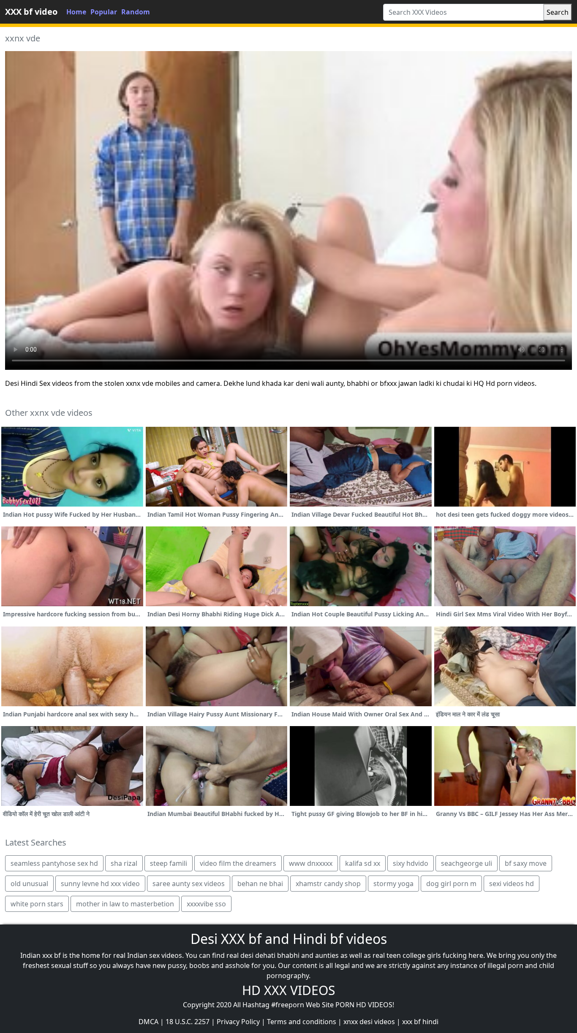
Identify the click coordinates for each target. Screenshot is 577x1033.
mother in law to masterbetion (125, 903)
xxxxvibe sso (206, 903)
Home (76, 11)
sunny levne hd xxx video (100, 883)
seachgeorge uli (466, 863)
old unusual (29, 883)
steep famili (168, 863)
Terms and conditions (301, 1021)
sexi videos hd (511, 883)
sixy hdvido (410, 863)
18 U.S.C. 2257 (188, 1021)
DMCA (148, 1021)
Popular (103, 11)
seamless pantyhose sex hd (54, 863)
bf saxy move (526, 863)
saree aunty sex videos (188, 883)
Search (558, 12)
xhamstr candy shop (328, 883)
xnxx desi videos (369, 1021)
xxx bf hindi (420, 1021)
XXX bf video (31, 11)
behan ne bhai (260, 883)
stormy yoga (393, 883)
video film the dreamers (238, 863)
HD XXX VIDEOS (288, 990)
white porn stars (37, 903)
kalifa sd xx (362, 863)
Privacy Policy (238, 1021)
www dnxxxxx (310, 863)
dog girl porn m (451, 883)
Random (135, 11)
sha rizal (124, 863)
